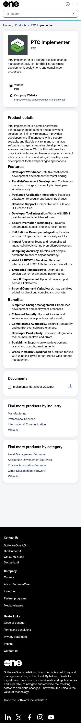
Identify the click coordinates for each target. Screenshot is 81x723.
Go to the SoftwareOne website (24, 700)
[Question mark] (68, 4)
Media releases (13, 605)
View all (13, 429)
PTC (33, 48)
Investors (10, 591)
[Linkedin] (7, 717)
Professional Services (21, 419)
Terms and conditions (17, 630)
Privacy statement (15, 637)
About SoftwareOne (16, 584)
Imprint (8, 644)
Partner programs (15, 598)
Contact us (11, 651)
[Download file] (70, 386)
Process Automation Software (27, 465)
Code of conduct (14, 623)
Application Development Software (30, 460)
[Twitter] (18, 717)
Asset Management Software (26, 454)
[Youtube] (50, 717)
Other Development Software (26, 471)
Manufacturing (17, 413)
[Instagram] (39, 717)
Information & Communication (27, 424)
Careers (9, 577)
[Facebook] (29, 717)
